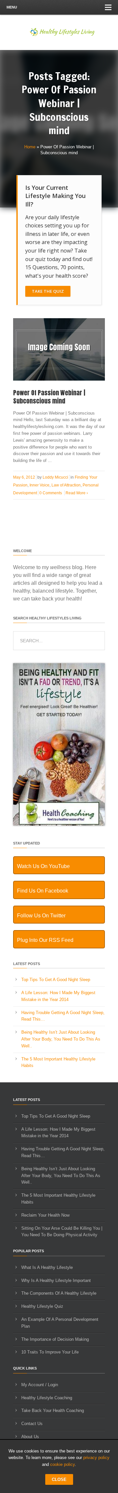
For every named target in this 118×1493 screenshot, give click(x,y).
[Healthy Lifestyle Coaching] (59, 824)
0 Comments (50, 493)
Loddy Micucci (55, 477)
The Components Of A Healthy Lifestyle (58, 1293)
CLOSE (59, 1479)
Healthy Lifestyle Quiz (42, 1306)
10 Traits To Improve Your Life (50, 1352)
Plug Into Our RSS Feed (45, 940)
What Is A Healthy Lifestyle (47, 1267)
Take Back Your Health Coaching (52, 1410)
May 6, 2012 (24, 477)
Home (29, 146)
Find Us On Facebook (42, 891)
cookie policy (62, 1464)
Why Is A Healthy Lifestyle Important (56, 1280)
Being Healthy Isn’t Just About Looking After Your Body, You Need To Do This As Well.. (60, 1039)
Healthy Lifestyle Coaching (46, 1397)
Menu (12, 7)
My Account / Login (39, 1384)
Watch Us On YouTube (43, 866)
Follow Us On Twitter (41, 915)
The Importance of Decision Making (55, 1339)
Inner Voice (39, 485)
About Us (30, 1436)
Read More (77, 493)
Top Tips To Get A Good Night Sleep (55, 979)
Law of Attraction (66, 485)
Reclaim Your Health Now (45, 1215)
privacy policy (96, 1457)
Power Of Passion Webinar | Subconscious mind (49, 396)
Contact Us (32, 1423)
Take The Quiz (48, 291)
